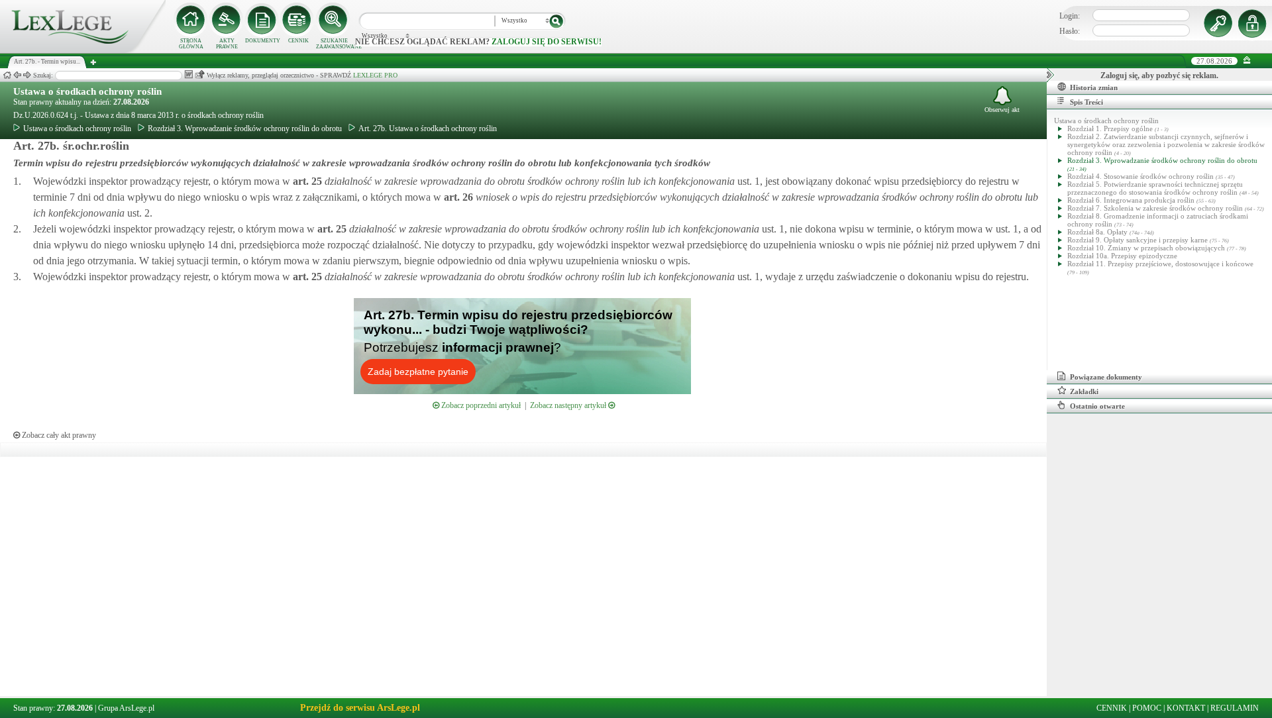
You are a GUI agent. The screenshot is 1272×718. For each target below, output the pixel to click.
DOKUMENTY (262, 41)
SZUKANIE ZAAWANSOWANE (334, 44)
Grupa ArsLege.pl (126, 708)
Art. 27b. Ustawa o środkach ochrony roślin (427, 128)
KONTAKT (1186, 708)
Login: (1069, 16)
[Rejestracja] (1254, 23)
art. (306, 181)
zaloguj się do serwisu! (547, 41)
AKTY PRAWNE (227, 44)
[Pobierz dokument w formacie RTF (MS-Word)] (188, 74)
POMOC (1146, 708)
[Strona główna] (83, 50)
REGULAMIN (1234, 708)
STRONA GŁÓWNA (191, 44)
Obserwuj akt (1002, 109)
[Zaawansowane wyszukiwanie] (334, 20)
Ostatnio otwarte (1097, 406)
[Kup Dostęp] (298, 20)
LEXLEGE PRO (375, 75)
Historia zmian (1094, 87)
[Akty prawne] (226, 20)
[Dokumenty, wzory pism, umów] (262, 20)
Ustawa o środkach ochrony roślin (87, 91)
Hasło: (1069, 31)
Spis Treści (1086, 102)
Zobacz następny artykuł (569, 405)
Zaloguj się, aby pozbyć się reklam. (1159, 75)
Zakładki (1084, 391)
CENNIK (298, 41)
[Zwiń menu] (1247, 60)
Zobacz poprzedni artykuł (480, 405)
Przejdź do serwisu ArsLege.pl (360, 708)
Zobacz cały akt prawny (58, 435)
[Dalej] (27, 75)
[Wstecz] (17, 75)
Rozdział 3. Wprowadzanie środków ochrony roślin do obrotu (245, 128)
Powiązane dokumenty (1106, 377)
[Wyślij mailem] (200, 74)
